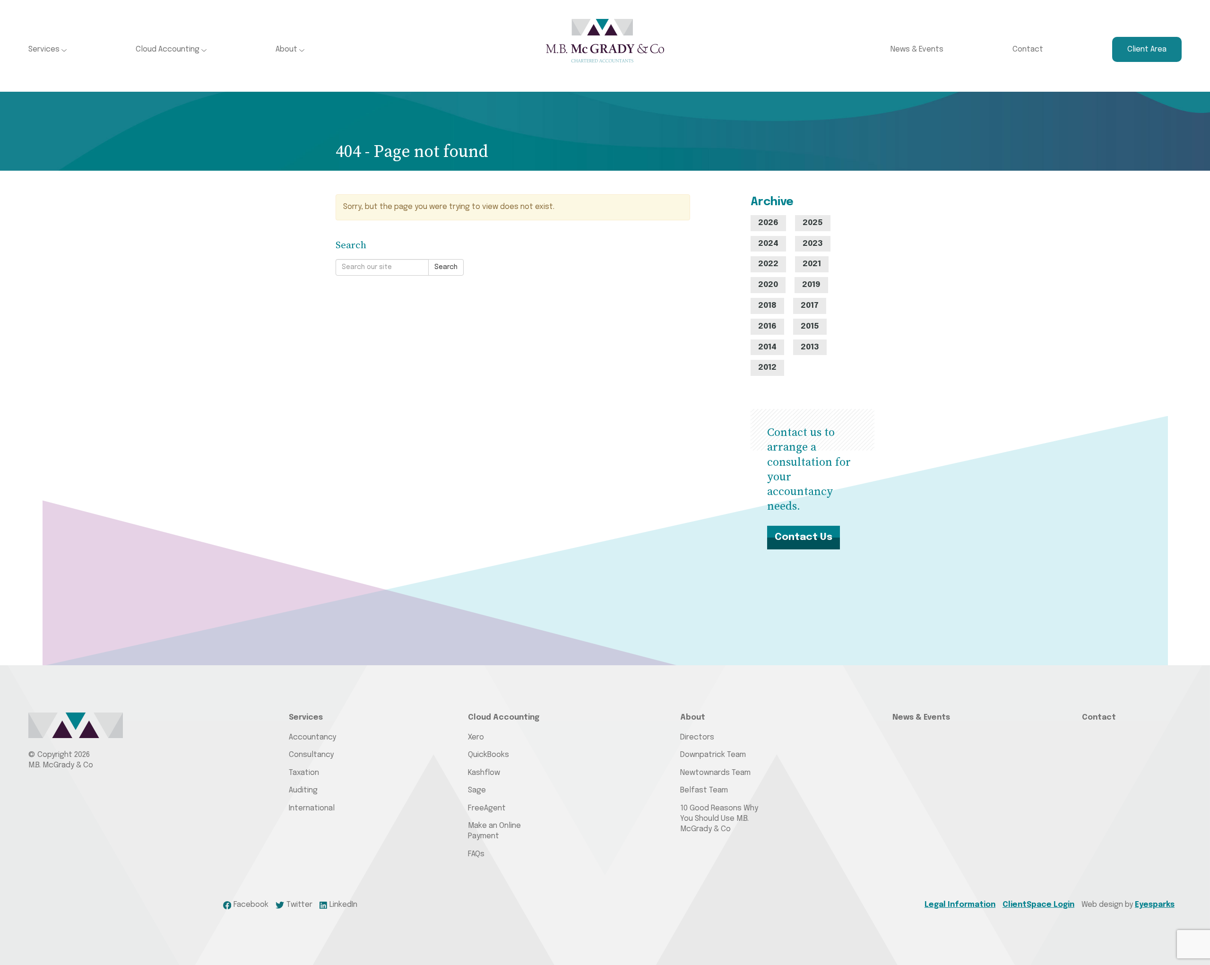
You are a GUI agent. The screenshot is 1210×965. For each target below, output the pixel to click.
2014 (767, 347)
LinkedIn (343, 905)
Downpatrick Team (713, 755)
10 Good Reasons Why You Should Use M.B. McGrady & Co (719, 819)
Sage (477, 790)
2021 (812, 264)
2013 (810, 347)
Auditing (303, 790)
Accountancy (312, 737)
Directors (697, 737)
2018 (767, 306)
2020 (768, 285)
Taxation (304, 773)
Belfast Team (704, 790)
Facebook (250, 905)
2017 (810, 306)
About (287, 49)
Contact (1027, 49)
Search (446, 267)
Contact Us (803, 537)
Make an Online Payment (494, 831)
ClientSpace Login (1038, 905)
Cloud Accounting (168, 49)
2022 (768, 264)
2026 (768, 223)
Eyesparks (1155, 905)
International (312, 808)
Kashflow (484, 773)
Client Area (1147, 49)
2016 (767, 326)
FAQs (476, 854)
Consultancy (311, 755)
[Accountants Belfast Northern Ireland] (605, 40)
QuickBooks (488, 755)
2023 (813, 244)
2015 (810, 326)
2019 (811, 285)
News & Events (916, 49)
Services (44, 49)
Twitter (299, 905)
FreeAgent (487, 808)
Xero (476, 737)
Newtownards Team (715, 773)
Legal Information (960, 905)
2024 (768, 244)
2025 (813, 223)
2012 (767, 368)
